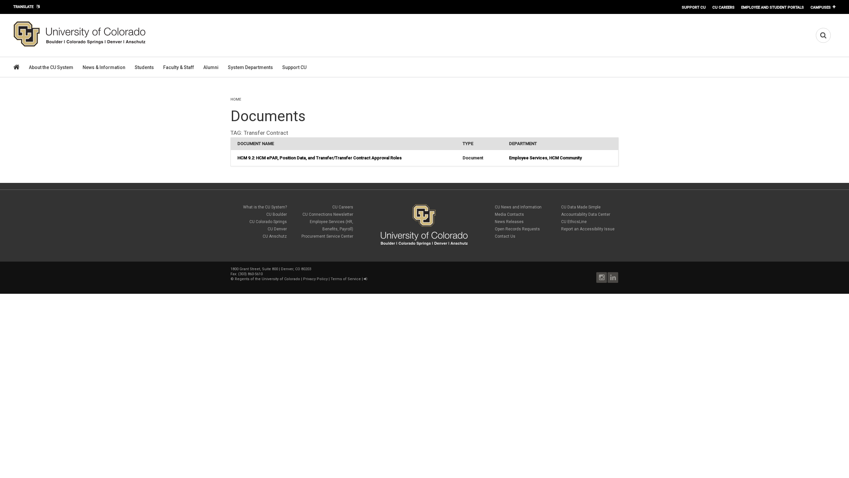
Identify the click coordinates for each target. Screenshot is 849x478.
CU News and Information (518, 207)
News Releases (509, 221)
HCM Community (565, 157)
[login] (365, 279)
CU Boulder (276, 214)
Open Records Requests (517, 229)
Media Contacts (509, 214)
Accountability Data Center (585, 214)
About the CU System (51, 67)
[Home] (79, 45)
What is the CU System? (265, 207)
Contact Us (505, 236)
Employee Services (528, 157)
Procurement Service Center (327, 236)
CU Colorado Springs (268, 221)
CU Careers (723, 7)
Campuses (821, 7)
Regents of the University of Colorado (267, 279)
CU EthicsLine (574, 221)
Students (144, 67)
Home (235, 99)
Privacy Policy (315, 279)
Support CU (694, 7)
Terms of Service (346, 279)
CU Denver (277, 229)
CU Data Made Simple (581, 207)
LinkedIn (613, 277)
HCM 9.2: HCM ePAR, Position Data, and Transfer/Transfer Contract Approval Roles (319, 157)
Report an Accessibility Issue (588, 229)
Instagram (601, 277)
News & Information (104, 67)
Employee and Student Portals (772, 7)
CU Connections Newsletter (327, 214)
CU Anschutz (275, 236)
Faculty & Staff (178, 67)
